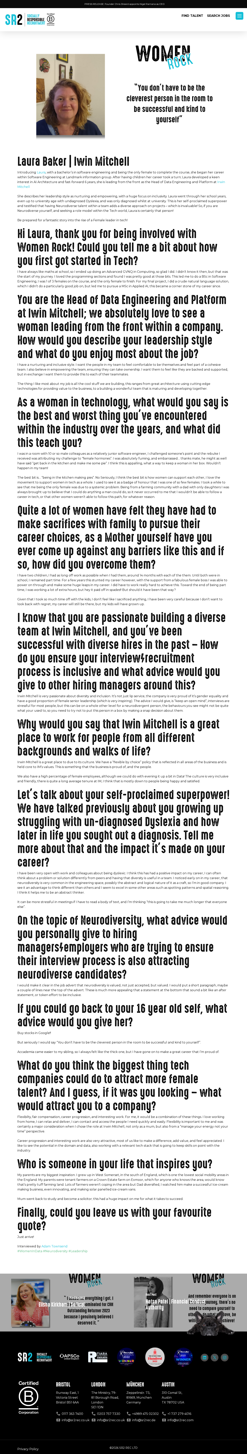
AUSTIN (168, 1384)
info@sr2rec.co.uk (76, 1420)
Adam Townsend (54, 1246)
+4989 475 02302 (145, 1414)
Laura (41, 172)
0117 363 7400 (72, 1414)
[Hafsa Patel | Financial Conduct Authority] (185, 1302)
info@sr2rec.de (144, 1420)
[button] (239, 16)
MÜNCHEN (135, 1384)
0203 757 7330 (108, 1414)
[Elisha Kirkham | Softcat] (62, 1302)
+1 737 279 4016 (179, 1414)
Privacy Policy (28, 1449)
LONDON (98, 1384)
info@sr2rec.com (180, 1420)
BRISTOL (63, 1384)
